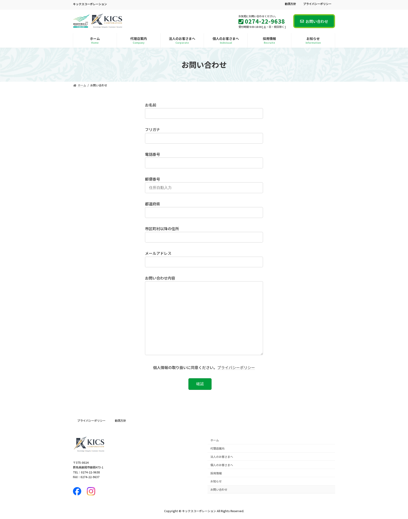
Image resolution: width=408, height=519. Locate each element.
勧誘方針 (290, 4)
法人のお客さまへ (221, 457)
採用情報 (216, 473)
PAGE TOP (394, 498)
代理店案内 (217, 448)
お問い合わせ (317, 21)
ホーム (214, 440)
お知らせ (216, 481)
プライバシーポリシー (317, 4)
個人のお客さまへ (221, 465)
